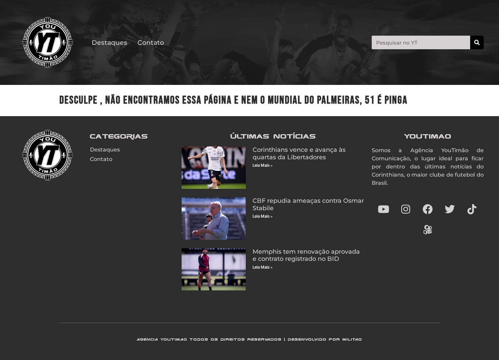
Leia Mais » (263, 165)
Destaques (109, 42)
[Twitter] (450, 209)
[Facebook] (428, 209)
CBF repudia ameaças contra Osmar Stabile (308, 204)
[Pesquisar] (477, 42)
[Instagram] (405, 209)
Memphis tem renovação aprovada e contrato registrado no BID (306, 255)
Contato (150, 42)
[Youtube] (383, 209)
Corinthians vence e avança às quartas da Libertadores (299, 153)
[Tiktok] (472, 209)
